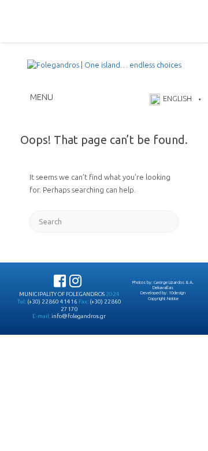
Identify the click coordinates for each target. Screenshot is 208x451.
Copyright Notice (163, 298)
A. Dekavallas (173, 285)
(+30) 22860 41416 (52, 301)
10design (177, 292)
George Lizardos (169, 282)
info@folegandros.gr (78, 316)
